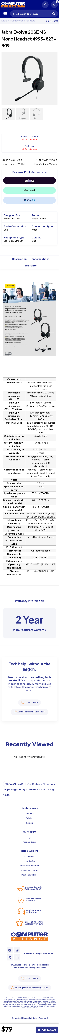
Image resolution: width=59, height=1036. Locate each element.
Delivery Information (29, 865)
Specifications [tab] (40, 259)
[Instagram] (17, 950)
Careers (29, 823)
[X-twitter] (10, 957)
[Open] (5, 13)
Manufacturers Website (45, 164)
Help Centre (29, 861)
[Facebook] (10, 950)
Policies (29, 818)
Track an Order (29, 842)
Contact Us (30, 856)
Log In (29, 837)
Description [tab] (19, 259)
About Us (29, 813)
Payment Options (29, 875)
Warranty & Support (29, 870)
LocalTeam (34, 1008)
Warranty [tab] (31, 265)
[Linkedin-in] (17, 957)
